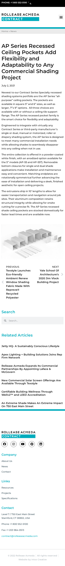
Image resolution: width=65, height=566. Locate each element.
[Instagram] (14, 444)
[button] (30, 3)
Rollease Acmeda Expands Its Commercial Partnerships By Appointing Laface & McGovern (30, 368)
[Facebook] (5, 444)
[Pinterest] (32, 444)
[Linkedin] (41, 444)
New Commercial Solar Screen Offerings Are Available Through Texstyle (31, 382)
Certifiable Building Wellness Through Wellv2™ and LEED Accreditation (27, 393)
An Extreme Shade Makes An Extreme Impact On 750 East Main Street (32, 405)
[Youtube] (23, 444)
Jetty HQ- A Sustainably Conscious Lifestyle (30, 346)
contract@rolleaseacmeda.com (20, 536)
